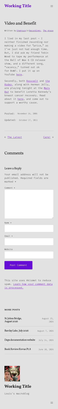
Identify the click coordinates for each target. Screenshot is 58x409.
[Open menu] (52, 6)
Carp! (47, 137)
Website (8, 249)
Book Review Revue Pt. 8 (17, 349)
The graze (48, 30)
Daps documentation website (19, 340)
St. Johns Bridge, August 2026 (13, 320)
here (19, 74)
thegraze (21, 30)
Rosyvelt (32, 80)
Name (7, 222)
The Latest (14, 137)
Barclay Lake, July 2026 (16, 330)
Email (8, 236)
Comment (9, 187)
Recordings (35, 30)
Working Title (17, 6)
